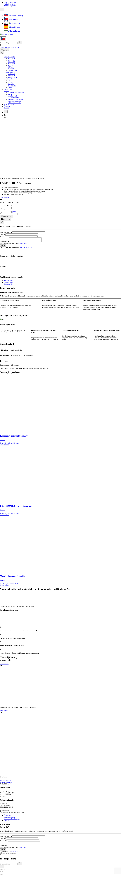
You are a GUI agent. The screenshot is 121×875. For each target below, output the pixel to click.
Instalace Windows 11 (14, 103)
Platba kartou (15, 97)
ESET (9, 80)
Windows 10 (11, 75)
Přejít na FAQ (4, 710)
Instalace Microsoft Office (15, 99)
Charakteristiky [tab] (8, 282)
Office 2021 (11, 60)
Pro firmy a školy (9, 104)
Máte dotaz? (6, 220)
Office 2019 (11, 62)
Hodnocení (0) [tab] (8, 284)
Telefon (2, 236)
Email (2, 234)
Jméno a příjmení (6, 232)
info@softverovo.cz (6, 782)
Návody (6, 91)
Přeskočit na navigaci (10, 2)
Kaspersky (11, 84)
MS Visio (10, 67)
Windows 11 (11, 74)
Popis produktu (4, 197)
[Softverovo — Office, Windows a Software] (6, 34)
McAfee (10, 82)
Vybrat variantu (4, 445)
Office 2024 (11, 58)
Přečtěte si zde (4, 664)
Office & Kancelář (9, 57)
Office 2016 (11, 63)
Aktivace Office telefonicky (16, 92)
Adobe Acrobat (12, 70)
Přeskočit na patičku (10, 6)
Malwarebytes (12, 86)
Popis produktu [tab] (8, 280)
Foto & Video (8, 89)
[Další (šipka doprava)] (2, 874)
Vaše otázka (4, 242)
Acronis (10, 87)
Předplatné (8, 206)
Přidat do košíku (7, 217)
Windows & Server (9, 72)
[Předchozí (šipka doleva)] (1, 874)
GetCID (10, 94)
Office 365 (11, 65)
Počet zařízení (8, 210)
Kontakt (6, 108)
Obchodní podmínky (10, 817)
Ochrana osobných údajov (11, 819)
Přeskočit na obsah (9, 4)
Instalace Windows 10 (14, 101)
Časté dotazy (7, 106)
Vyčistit (14, 211)
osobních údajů (22, 243)
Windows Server (12, 77)
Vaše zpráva (3, 845)
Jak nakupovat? (12, 96)
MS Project (11, 69)
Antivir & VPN (8, 79)
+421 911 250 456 (5, 780)
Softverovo (14, 851)
